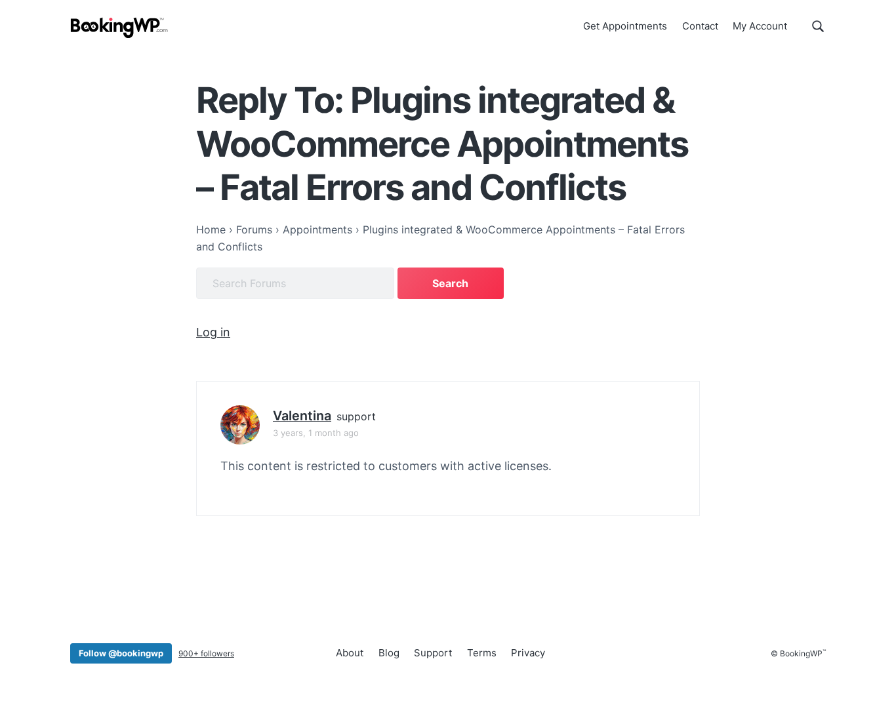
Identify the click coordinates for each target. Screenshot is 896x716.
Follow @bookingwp (121, 653)
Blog (388, 652)
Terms (482, 652)
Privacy (528, 652)
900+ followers (206, 653)
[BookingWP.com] (119, 28)
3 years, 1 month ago (316, 433)
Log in (213, 332)
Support (433, 652)
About (349, 652)
